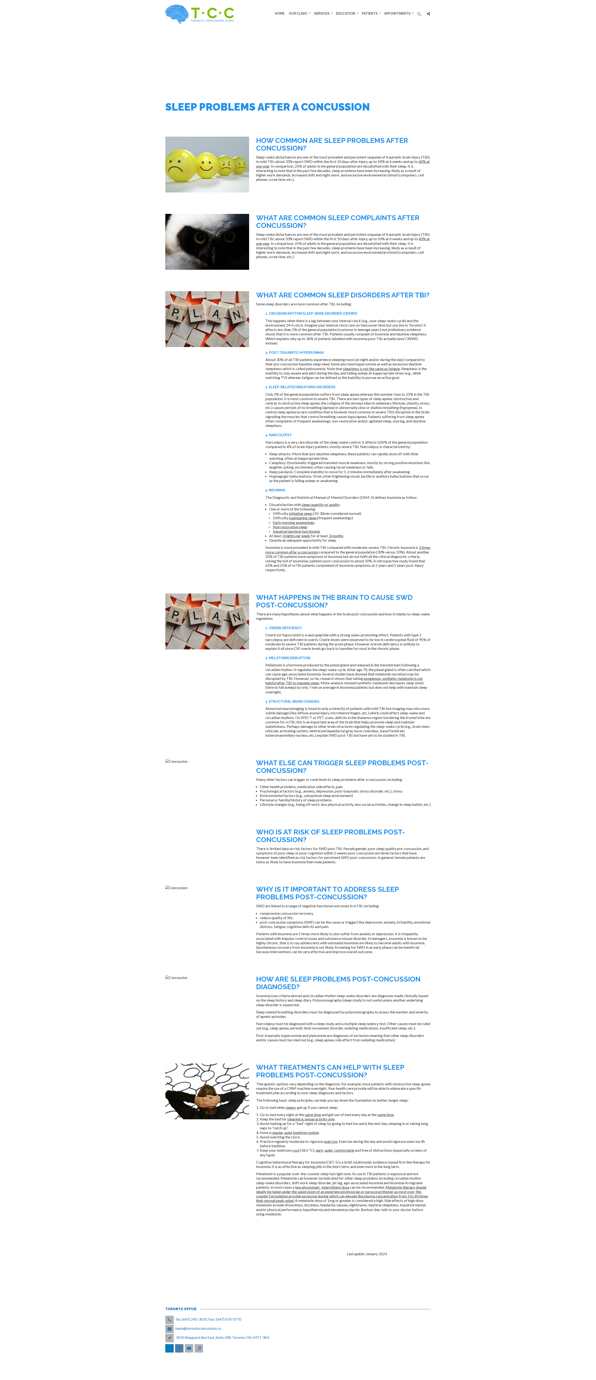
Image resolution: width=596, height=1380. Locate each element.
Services (321, 13)
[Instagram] (179, 1348)
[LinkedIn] (169, 1348)
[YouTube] (189, 1348)
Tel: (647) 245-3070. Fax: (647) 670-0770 (208, 1319)
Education (345, 13)
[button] (419, 14)
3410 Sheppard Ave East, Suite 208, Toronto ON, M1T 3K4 (222, 1337)
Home (279, 13)
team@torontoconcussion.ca (198, 1328)
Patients (370, 13)
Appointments (397, 13)
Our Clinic (298, 13)
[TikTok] (199, 1348)
